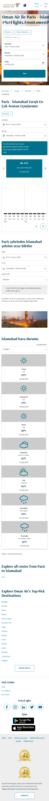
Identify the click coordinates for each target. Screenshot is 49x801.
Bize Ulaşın (6, 695)
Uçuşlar (17, 91)
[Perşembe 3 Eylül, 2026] (34, 213)
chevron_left (4, 168)
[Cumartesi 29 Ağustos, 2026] (14, 213)
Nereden (8, 44)
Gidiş (7, 62)
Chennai (4, 631)
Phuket (4, 615)
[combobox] (25, 124)
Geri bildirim (6, 691)
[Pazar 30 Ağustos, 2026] (18, 213)
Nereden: (5, 120)
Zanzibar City (6, 623)
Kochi (4, 640)
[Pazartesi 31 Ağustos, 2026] (22, 213)
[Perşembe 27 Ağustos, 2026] (5, 213)
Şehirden (18, 741)
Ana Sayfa (5, 91)
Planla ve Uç (38, 5)
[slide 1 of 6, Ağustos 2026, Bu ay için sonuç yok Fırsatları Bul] (24, 168)
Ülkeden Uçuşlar (28, 741)
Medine (4, 644)
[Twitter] (32, 707)
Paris (3, 577)
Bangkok (5, 602)
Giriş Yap (46, 5)
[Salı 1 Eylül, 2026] (26, 213)
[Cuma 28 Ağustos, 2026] (9, 213)
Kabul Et (24, 796)
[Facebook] (7, 707)
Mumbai (5, 652)
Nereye (7, 53)
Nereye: (4, 131)
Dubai (4, 610)
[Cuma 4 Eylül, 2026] (39, 213)
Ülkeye (4, 738)
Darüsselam (6, 657)
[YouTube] (40, 707)
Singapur (5, 661)
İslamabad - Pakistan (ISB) (14, 56)
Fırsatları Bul (24, 172)
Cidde (4, 627)
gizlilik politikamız (16, 786)
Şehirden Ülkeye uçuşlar (37, 738)
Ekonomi (6, 114)
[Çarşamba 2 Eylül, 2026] (30, 213)
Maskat (4, 606)
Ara (24, 74)
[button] (23, 32)
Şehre (10, 738)
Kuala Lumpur (7, 619)
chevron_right (45, 168)
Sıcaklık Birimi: (41, 345)
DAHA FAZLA (24, 668)
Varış (3, 263)
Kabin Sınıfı (6, 274)
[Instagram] (15, 707)
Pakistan (28, 91)
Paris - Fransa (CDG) (12, 47)
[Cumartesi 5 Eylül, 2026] (43, 213)
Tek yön (7, 32)
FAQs (3, 687)
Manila (4, 636)
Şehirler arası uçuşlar (20, 738)
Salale (4, 648)
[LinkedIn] (23, 707)
